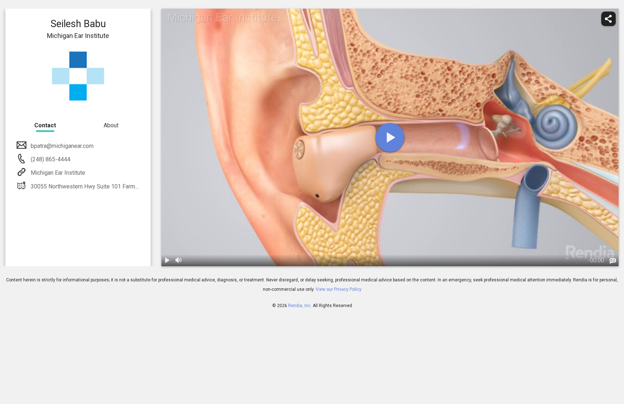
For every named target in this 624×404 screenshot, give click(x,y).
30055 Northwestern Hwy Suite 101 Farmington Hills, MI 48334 (111, 186)
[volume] (179, 260)
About (111, 125)
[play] (390, 137)
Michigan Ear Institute (58, 172)
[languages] (613, 261)
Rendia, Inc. (300, 305)
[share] (608, 19)
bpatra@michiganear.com (62, 146)
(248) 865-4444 (49, 159)
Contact (45, 125)
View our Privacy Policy (338, 289)
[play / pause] (167, 260)
